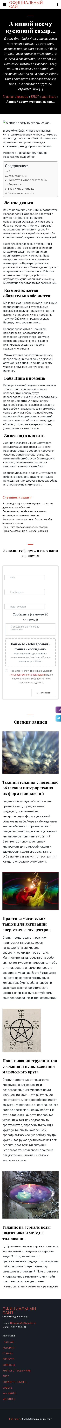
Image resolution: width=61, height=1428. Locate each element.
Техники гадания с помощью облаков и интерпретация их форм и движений (30, 787)
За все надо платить (21, 193)
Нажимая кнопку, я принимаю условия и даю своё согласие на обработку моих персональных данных (31, 676)
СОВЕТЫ (7, 1387)
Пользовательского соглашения (28, 674)
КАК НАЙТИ (9, 1393)
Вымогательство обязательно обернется (27, 182)
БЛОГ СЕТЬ (8, 1359)
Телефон (24, 600)
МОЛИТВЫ (8, 1399)
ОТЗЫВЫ (7, 1353)
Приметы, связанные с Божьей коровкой (25, 530)
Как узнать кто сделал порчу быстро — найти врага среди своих (27, 521)
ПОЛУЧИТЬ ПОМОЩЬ (14, 1382)
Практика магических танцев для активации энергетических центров (26, 924)
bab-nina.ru (48, 96)
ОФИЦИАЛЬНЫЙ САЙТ (26, 5)
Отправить (43, 693)
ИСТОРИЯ (8, 1347)
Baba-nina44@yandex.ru (23, 1323)
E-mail (24, 585)
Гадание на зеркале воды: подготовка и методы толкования (27, 1232)
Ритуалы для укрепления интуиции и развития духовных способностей (27, 505)
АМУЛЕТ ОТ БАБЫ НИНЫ (16, 1370)
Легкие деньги (17, 175)
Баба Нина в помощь (21, 188)
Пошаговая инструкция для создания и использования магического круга (29, 1066)
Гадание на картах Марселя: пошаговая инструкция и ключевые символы (24, 513)
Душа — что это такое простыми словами (25, 527)
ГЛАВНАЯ (7, 1342)
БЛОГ (35, 96)
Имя (24, 570)
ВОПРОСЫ (8, 1365)
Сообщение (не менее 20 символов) (30, 617)
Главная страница (15, 96)
